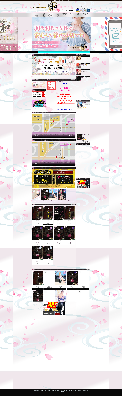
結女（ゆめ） (62, 200)
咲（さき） (48, 261)
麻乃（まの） (45, 200)
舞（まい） (37, 261)
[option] (65, 34)
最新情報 (37, 390)
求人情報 (58, 390)
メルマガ (62, 390)
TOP (37, 13)
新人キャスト (42, 390)
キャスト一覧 (54, 390)
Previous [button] (0, 34)
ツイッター (80, 390)
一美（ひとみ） (48, 242)
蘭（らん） (36, 200)
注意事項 (70, 390)
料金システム (66, 390)
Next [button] (121, 34)
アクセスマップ (75, 390)
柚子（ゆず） (38, 242)
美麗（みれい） (59, 242)
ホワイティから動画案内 (61, 391)
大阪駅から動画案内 (85, 390)
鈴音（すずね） (84, 102)
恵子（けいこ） (84, 134)
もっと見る (87, 54)
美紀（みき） (85, 63)
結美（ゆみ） (70, 200)
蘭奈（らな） (70, 242)
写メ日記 (49, 390)
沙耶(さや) (85, 76)
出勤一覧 (46, 390)
